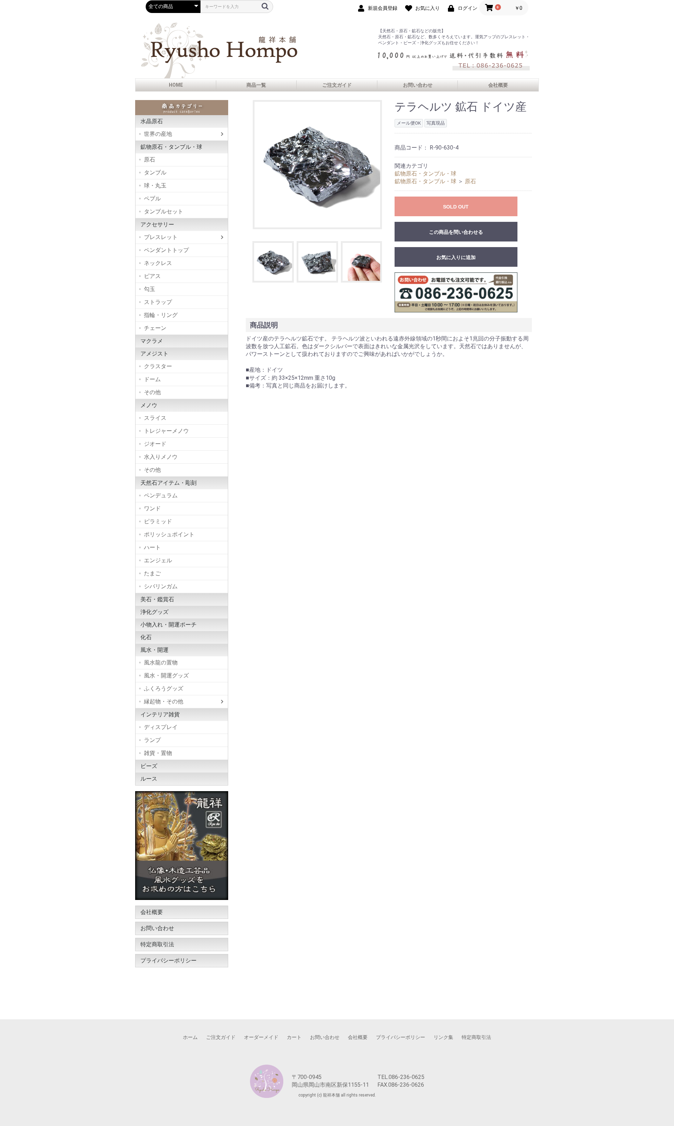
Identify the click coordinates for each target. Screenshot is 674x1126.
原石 (149, 159)
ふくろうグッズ (163, 688)
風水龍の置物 (161, 662)
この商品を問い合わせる (456, 232)
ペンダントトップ (166, 250)
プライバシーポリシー (168, 960)
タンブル (155, 172)
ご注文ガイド (337, 85)
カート (294, 1037)
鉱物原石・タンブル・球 (171, 147)
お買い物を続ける (315, 570)
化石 (146, 637)
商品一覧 (256, 85)
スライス (155, 418)
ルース (148, 778)
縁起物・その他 (163, 701)
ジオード (155, 444)
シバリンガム (161, 586)
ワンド (152, 508)
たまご (152, 573)
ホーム (190, 1037)
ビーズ (148, 766)
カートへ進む (363, 570)
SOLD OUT (456, 207)
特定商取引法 (157, 944)
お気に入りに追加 (456, 257)
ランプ (152, 740)
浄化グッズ (154, 612)
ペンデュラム (161, 495)
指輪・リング (161, 315)
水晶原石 (151, 121)
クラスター (158, 366)
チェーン (155, 328)
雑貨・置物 (158, 753)
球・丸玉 (155, 185)
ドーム (152, 379)
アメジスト (154, 353)
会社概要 (498, 85)
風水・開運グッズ (166, 675)
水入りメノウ (161, 456)
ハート (152, 547)
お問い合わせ (417, 85)
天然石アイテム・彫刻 (168, 482)
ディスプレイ (161, 727)
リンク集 (443, 1037)
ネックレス (158, 263)
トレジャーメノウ (166, 431)
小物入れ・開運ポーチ (168, 624)
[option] (317, 164)
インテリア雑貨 (160, 714)
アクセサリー (157, 224)
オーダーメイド (261, 1037)
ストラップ (158, 302)
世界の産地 (158, 134)
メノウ (148, 405)
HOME (176, 85)
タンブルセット (163, 211)
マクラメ (151, 341)
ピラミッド (158, 521)
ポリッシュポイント (169, 534)
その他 (152, 392)
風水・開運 (154, 650)
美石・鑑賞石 (157, 599)
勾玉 (149, 289)
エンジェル (158, 560)
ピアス (152, 276)
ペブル (152, 198)
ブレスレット (161, 237)
